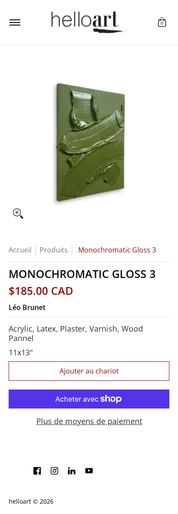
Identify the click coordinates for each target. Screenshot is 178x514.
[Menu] (14, 22)
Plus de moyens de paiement (89, 421)
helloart (20, 501)
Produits (54, 250)
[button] (162, 22)
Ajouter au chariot (89, 371)
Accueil (20, 250)
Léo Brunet (27, 307)
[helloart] (87, 22)
